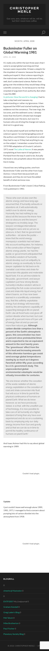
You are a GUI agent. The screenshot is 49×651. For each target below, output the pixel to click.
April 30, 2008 (9, 57)
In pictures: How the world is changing (20, 97)
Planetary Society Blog (13, 634)
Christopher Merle (24, 9)
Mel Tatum (8, 618)
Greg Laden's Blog (11, 612)
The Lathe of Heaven (22, 149)
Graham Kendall (10, 607)
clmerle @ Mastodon (12, 590)
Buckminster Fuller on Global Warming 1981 (20, 50)
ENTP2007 (8, 601)
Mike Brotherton (11, 623)
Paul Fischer (8, 628)
